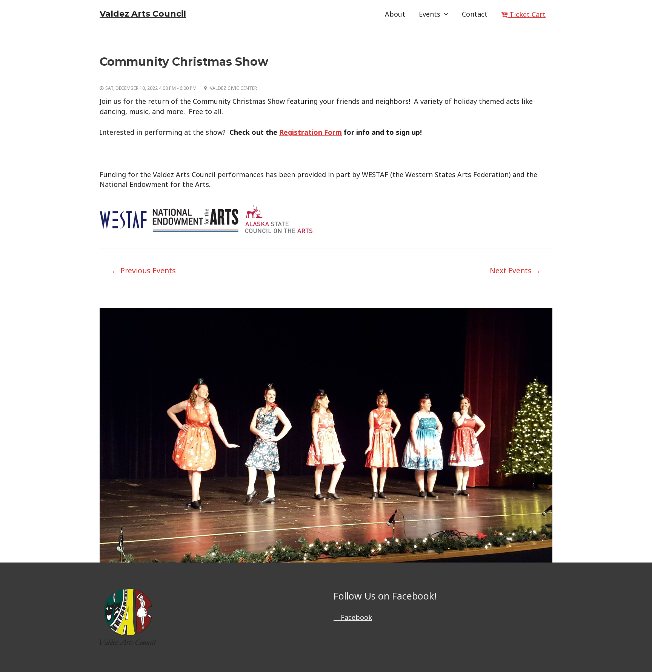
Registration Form (310, 132)
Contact (474, 13)
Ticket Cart (526, 14)
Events (429, 13)
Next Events (515, 270)
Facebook (355, 617)
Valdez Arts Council (143, 14)
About (395, 13)
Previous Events (143, 270)
